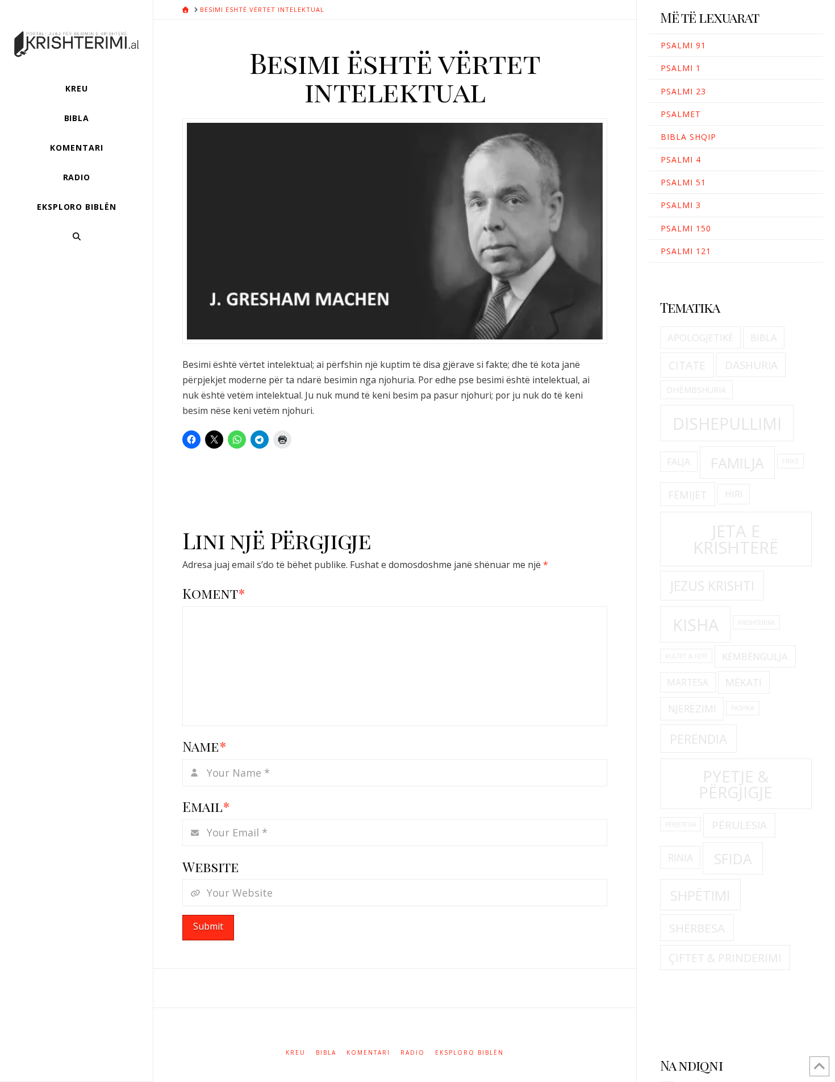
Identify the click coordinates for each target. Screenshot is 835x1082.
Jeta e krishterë (735, 539)
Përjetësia (680, 824)
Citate (687, 365)
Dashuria (751, 365)
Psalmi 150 (686, 228)
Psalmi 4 (681, 159)
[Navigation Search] (76, 236)
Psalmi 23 (683, 91)
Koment (213, 593)
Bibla (763, 337)
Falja (678, 461)
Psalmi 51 (683, 182)
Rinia (680, 857)
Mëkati (743, 682)
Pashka (742, 708)
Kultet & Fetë (686, 656)
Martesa (687, 682)
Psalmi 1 (681, 68)
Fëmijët (687, 494)
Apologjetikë (700, 337)
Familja (737, 462)
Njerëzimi (692, 708)
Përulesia (739, 825)
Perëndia (698, 739)
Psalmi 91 (683, 45)
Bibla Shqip (688, 136)
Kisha (696, 625)
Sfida (733, 858)
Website (210, 866)
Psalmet (681, 114)
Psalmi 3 (681, 205)
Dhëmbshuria (696, 389)
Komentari (368, 1052)
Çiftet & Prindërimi (725, 957)
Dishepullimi (727, 423)
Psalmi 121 (686, 251)
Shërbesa (697, 928)
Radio (412, 1052)
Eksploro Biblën (469, 1052)
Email (205, 806)
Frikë (790, 461)
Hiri (734, 494)
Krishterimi (756, 623)
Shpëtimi (700, 895)
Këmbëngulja (755, 656)
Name (204, 746)
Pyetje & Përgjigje (736, 784)
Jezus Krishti (712, 586)
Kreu (296, 1052)
